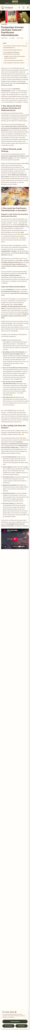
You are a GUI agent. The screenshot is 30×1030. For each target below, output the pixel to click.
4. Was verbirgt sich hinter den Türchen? (13, 63)
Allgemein (4, 24)
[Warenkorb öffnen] (23, 7)
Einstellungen (21, 1026)
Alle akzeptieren (15, 1021)
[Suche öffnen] (19, 7)
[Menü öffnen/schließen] (28, 7)
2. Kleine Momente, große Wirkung (12, 50)
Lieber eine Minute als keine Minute (13, 60)
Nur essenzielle (8, 1026)
